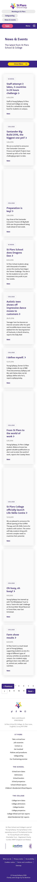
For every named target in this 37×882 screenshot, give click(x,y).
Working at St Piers (18, 11)
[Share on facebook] (16, 711)
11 (23, 691)
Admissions (18, 775)
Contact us (18, 746)
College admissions (18, 804)
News (8, 113)
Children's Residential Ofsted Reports (18, 788)
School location (18, 778)
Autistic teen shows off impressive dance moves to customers (16, 307)
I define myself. (15, 357)
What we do (7, 859)
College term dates (18, 800)
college (11, 127)
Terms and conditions (24, 862)
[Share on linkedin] (20, 711)
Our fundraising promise (18, 759)
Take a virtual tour (18, 739)
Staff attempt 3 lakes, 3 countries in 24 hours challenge (16, 88)
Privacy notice (18, 859)
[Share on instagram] (25, 711)
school (11, 79)
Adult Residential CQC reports (18, 817)
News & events (10, 20)
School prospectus (18, 781)
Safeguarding (9, 16)
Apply (7, 26)
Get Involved (18, 749)
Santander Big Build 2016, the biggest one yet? (16, 134)
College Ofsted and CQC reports (18, 814)
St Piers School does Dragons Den (15, 252)
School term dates (18, 771)
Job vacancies (18, 742)
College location (18, 807)
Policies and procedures (18, 752)
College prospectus (18, 810)
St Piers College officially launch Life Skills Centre (16, 509)
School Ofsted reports (18, 785)
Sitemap (18, 865)
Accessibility (30, 859)
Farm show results (13, 636)
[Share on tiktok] (11, 711)
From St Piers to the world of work (15, 433)
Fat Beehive (26, 877)
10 (19, 691)
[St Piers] (18, 6)
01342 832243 (18, 720)
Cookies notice (10, 862)
